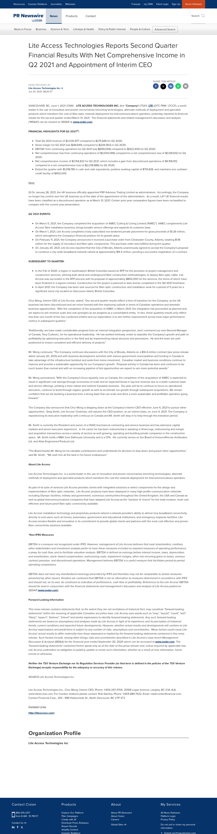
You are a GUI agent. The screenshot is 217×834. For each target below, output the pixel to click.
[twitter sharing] (163, 87)
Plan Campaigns (70, 816)
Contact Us (18, 823)
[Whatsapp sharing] (178, 86)
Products (71, 16)
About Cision (117, 816)
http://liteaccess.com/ (41, 713)
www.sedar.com (82, 122)
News (54, 16)
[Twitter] (22, 827)
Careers (115, 819)
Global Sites (117, 824)
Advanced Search (165, 29)
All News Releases (170, 813)
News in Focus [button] (22, 29)
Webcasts (70, 4)
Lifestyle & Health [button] (83, 29)
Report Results (69, 826)
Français (136, 4)
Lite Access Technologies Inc (48, 743)
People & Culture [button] (140, 29)
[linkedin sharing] (171, 86)
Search (195, 16)
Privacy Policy (168, 819)
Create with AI (69, 819)
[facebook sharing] (156, 86)
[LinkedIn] (13, 827)
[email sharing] (186, 86)
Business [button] (41, 29)
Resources (19, 4)
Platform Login (168, 816)
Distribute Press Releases (75, 823)
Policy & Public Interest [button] (112, 29)
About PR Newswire (121, 813)
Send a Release (193, 4)
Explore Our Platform (72, 813)
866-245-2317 (23, 813)
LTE (151, 106)
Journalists (56, 4)
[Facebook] (17, 827)
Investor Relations (37, 4)
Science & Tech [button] (60, 29)
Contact (91, 16)
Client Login (162, 4)
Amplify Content (70, 829)
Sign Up (176, 4)
